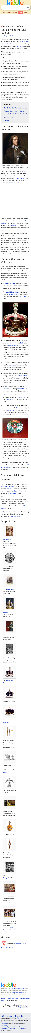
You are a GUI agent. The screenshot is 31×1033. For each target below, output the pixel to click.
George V (10, 399)
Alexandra (6, 389)
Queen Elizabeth (21, 408)
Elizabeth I (6, 612)
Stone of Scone (10, 589)
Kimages (14, 12)
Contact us (4, 1028)
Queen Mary (22, 397)
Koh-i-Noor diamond (21, 415)
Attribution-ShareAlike (19, 992)
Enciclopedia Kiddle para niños (18, 1028)
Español (26, 12)
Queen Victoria (22, 297)
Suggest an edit (22, 1007)
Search (28, 7)
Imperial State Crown (12, 292)
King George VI (12, 294)
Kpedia (20, 12)
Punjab (9, 489)
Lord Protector (14, 225)
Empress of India (12, 493)
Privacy (21, 1027)
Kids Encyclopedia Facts (8, 36)
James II (20, 378)
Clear (24, 7)
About (15, 1027)
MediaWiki (4, 1025)
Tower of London (15, 516)
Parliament (20, 178)
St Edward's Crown (9, 283)
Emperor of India (13, 345)
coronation (20, 46)
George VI (10, 410)
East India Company (7, 486)
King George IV (12, 365)
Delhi (21, 343)
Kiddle (3, 1027)
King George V (11, 343)
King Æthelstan (7, 539)
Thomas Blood (7, 658)
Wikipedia (4, 1023)
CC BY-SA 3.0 (20, 1018)
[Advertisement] (15, 19)
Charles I (23, 171)
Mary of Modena (24, 376)
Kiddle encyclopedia (17, 988)
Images (9, 12)
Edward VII (20, 389)
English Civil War (13, 183)
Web (4, 12)
